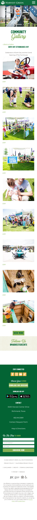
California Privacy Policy (24, 463)
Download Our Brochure (18, 385)
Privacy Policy (9, 463)
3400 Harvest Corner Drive (18, 407)
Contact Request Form (18, 422)
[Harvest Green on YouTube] (20, 374)
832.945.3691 (19, 418)
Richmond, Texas (18, 411)
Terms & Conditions (26, 467)
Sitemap (15, 472)
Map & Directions (18, 429)
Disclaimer (7, 467)
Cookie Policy (21, 501)
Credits (15, 467)
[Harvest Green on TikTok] (24, 374)
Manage (22, 472)
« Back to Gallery (8, 44)
